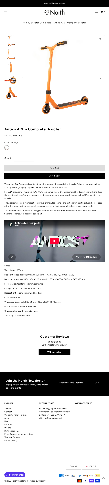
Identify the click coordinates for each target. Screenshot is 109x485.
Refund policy (10, 440)
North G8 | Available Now (54, 3)
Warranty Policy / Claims (15, 415)
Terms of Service (12, 437)
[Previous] (22, 78)
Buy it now (54, 175)
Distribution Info (12, 431)
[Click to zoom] (100, 39)
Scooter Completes (41, 22)
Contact (8, 411)
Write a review (54, 352)
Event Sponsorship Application (18, 434)
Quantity (8, 158)
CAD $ (92, 466)
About (7, 418)
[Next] (100, 78)
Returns (8, 424)
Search (7, 408)
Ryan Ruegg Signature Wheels (53, 408)
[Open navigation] (23, 12)
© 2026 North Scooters (15, 481)
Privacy (7, 427)
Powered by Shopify (36, 481)
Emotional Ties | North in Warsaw (54, 411)
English (73, 466)
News (6, 421)
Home (26, 22)
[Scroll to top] (103, 478)
